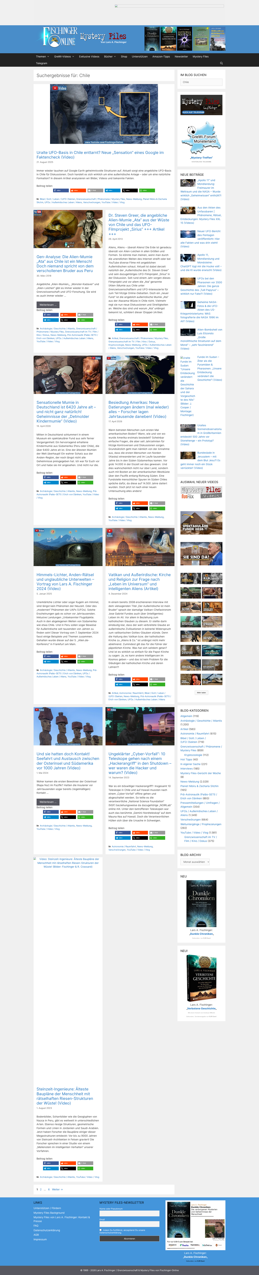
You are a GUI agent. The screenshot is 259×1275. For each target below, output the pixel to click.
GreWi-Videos (62, 56)
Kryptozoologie (116, 345)
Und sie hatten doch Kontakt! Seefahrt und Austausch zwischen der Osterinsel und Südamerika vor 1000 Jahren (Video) (68, 761)
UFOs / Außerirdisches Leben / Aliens (63, 202)
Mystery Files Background (49, 1212)
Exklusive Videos (89, 56)
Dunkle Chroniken (201, 933)
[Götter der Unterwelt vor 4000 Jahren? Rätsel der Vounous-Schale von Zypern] (212, 593)
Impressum (40, 1239)
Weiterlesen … (48, 304)
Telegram (41, 63)
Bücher (108, 56)
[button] (61, 190)
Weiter (57, 1189)
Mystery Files (201, 56)
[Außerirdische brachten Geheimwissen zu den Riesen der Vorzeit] (190, 636)
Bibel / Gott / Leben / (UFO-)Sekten (57, 199)
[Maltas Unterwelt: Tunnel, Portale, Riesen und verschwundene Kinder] (212, 607)
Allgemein (186, 716)
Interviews (186, 768)
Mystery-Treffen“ (202, 157)
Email (102, 1219)
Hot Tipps (186, 759)
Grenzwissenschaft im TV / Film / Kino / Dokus (132, 341)
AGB (36, 1234)
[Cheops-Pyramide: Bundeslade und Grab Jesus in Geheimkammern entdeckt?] (212, 621)
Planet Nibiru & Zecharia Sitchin (199, 786)
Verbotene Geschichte (201, 1008)
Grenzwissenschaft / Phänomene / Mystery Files (100, 199)
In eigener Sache (190, 764)
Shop (124, 56)
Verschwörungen (91, 202)
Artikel (115, 338)
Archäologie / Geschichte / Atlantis (57, 328)
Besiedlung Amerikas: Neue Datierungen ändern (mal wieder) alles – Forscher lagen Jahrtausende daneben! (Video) (139, 409)
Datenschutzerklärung (47, 1230)
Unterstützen (140, 56)
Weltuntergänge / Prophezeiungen (200, 824)
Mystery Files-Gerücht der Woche (200, 773)
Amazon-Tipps (161, 56)
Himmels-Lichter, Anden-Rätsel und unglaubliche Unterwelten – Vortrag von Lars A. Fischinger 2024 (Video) (65, 581)
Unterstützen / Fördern (47, 1208)
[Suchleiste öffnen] (221, 63)
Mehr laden (201, 693)
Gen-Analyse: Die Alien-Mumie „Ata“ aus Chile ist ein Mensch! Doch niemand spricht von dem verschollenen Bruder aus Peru (65, 263)
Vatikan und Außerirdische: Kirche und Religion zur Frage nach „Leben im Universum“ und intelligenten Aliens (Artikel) (140, 581)
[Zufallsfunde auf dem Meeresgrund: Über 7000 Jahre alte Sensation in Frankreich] (190, 621)
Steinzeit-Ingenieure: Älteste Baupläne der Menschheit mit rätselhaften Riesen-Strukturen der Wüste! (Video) (65, 1096)
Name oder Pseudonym (111, 1208)
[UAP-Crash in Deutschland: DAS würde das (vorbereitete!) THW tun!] (212, 679)
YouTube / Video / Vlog (113, 202)
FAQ (36, 1225)
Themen (41, 56)
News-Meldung (134, 199)
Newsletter (181, 56)
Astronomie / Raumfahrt (131, 693)
